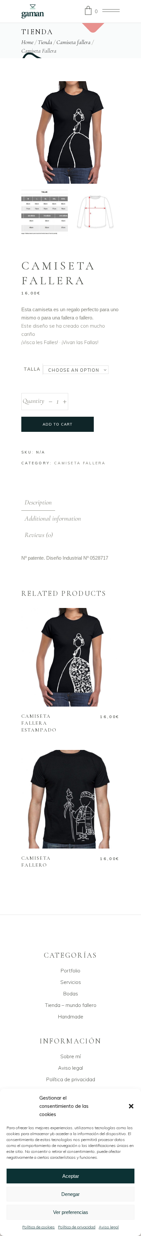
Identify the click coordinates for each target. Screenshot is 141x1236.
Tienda (45, 41)
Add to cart (57, 424)
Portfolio (70, 971)
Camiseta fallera (73, 41)
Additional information (53, 518)
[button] (131, 1106)
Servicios (70, 982)
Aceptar (70, 1176)
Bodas (70, 994)
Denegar (70, 1194)
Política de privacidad (76, 1226)
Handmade (70, 1017)
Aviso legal (109, 1226)
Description (38, 502)
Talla (32, 369)
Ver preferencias (70, 1212)
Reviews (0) (39, 535)
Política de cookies (38, 1226)
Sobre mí (70, 1056)
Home (27, 41)
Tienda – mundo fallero (70, 1005)
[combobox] (76, 369)
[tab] (38, 502)
